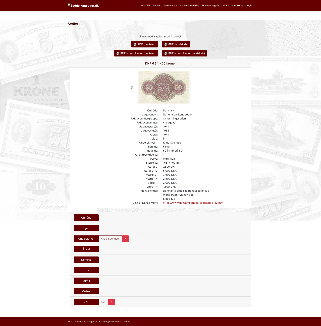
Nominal (86, 259)
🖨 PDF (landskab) (176, 44)
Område (86, 217)
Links (226, 5)
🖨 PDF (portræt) (144, 44)
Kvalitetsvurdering (189, 5)
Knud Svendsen (110, 238)
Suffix (86, 280)
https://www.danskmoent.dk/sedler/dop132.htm (193, 202)
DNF (86, 301)
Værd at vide (170, 5)
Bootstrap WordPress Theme (114, 321)
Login (249, 5)
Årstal (86, 249)
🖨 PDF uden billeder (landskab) (184, 53)
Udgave (86, 228)
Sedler (156, 5)
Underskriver (86, 238)
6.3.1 (103, 301)
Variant (86, 291)
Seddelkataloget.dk (87, 321)
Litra (86, 270)
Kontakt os (237, 5)
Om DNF (145, 5)
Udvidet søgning (211, 5)
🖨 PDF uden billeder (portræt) (136, 53)
